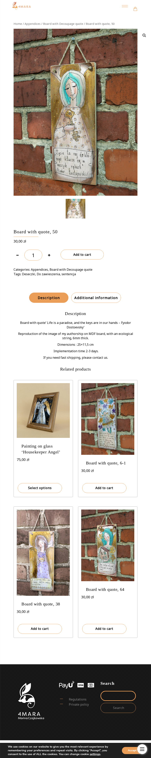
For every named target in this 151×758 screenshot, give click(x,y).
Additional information (96, 297)
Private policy (79, 704)
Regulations (78, 699)
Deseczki (28, 274)
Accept (132, 750)
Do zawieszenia (48, 274)
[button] (144, 35)
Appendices (33, 24)
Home (18, 24)
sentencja (69, 274)
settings (95, 754)
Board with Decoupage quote (63, 24)
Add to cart (82, 254)
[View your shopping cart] (135, 6)
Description (49, 297)
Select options (40, 488)
